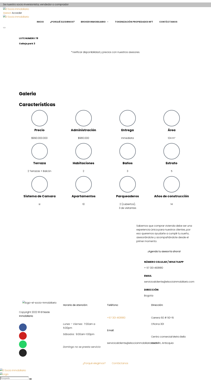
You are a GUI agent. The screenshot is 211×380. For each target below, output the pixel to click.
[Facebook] (23, 327)
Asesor (7, 13)
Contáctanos (168, 21)
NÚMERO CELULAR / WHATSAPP (164, 262)
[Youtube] (23, 336)
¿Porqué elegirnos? (62, 21)
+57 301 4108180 (116, 317)
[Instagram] (23, 353)
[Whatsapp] (23, 344)
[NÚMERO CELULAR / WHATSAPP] (140, 263)
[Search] (4, 27)
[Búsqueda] (30, 378)
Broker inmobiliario (93, 21)
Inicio (40, 21)
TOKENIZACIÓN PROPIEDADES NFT (134, 21)
